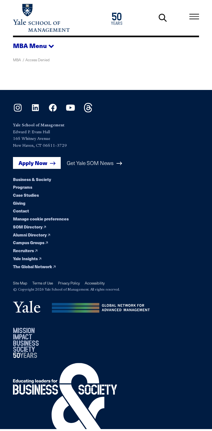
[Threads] (88, 111)
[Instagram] (18, 111)
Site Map (20, 283)
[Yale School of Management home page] (59, 18)
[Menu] (194, 17)
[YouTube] (70, 111)
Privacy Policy (69, 283)
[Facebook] (53, 111)
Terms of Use (42, 283)
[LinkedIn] (35, 111)
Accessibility (95, 283)
